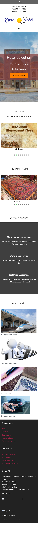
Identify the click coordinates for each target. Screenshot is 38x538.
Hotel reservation (8, 460)
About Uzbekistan (8, 441)
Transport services (8, 416)
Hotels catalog (7, 438)
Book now (19, 76)
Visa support (6, 393)
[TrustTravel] (19, 21)
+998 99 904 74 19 (19, 9)
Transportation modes (9, 335)
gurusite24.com (18, 520)
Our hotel (5, 432)
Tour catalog (6, 435)
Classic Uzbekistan (21, 149)
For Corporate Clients (9, 364)
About (4, 429)
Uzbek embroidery (22, 202)
